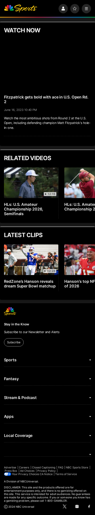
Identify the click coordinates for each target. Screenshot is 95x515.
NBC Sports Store (77, 467)
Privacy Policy (46, 470)
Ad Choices (27, 470)
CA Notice (46, 474)
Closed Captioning (43, 467)
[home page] (20, 8)
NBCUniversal (29, 481)
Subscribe (14, 342)
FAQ (60, 467)
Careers (24, 467)
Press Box (11, 470)
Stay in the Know (16, 324)
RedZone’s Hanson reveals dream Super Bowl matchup (30, 283)
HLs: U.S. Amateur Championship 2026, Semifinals (23, 209)
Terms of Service (66, 474)
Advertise (10, 467)
